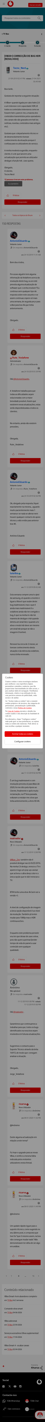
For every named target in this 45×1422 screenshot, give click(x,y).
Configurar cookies (22, 741)
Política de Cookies (25, 708)
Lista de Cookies (14, 711)
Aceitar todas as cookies (22, 734)
